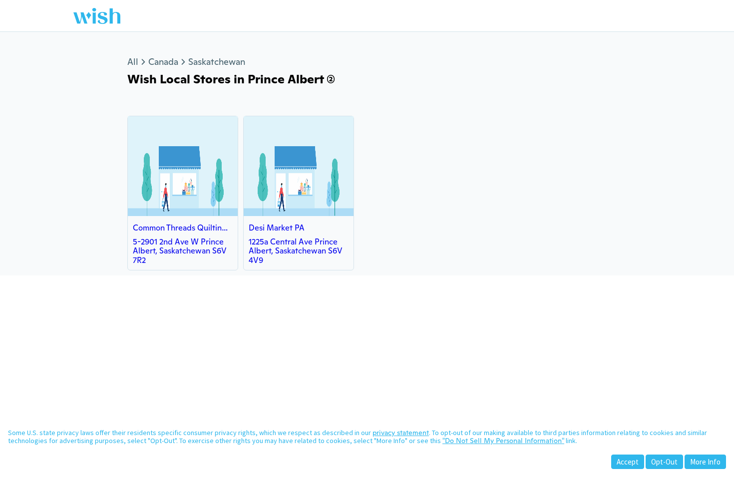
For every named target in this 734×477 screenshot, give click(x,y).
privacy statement (400, 432)
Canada (163, 61)
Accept (628, 462)
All (132, 61)
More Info (705, 462)
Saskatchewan (216, 61)
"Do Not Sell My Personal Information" (503, 440)
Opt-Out (664, 462)
